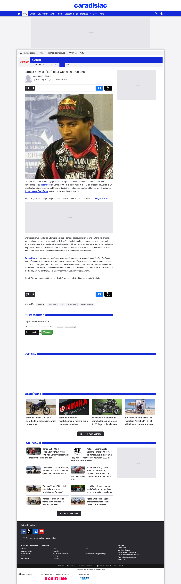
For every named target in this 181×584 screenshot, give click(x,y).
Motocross (52, 304)
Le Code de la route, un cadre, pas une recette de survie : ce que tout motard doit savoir (55, 470)
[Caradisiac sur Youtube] (41, 531)
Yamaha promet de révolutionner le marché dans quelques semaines (73, 421)
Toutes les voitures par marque (95, 554)
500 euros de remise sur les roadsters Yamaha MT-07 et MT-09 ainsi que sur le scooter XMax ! (139, 421)
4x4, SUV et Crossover (60, 553)
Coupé (55, 549)
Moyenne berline (26, 551)
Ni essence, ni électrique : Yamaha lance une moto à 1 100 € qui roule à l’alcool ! (105, 421)
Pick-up (55, 556)
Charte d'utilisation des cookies (129, 555)
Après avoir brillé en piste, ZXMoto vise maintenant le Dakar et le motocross (99, 502)
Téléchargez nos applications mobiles (39, 538)
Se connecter (31, 332)
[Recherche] (156, 13)
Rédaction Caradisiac (86, 566)
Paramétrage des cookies (127, 557)
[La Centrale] (55, 581)
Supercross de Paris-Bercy (36, 191)
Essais (32, 13)
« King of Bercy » (101, 198)
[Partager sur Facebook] (100, 87)
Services (94, 13)
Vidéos (68, 65)
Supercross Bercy (87, 304)
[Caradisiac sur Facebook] (23, 531)
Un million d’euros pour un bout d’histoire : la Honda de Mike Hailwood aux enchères (99, 489)
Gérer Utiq (121, 559)
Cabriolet (56, 551)
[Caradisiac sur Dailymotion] (36, 531)
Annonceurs (71, 566)
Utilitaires (56, 558)
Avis (52, 13)
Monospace (25, 558)
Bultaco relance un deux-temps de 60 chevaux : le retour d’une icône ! (53, 502)
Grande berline (26, 553)
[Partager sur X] (108, 87)
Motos (87, 549)
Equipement (43, 13)
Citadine (24, 549)
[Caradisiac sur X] (30, 531)
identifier (60, 327)
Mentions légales (124, 550)
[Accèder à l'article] (41, 407)
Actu (25, 13)
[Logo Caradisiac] (90, 10)
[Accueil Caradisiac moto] (19, 13)
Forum (59, 13)
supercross (46, 185)
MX (62, 304)
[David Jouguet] (28, 82)
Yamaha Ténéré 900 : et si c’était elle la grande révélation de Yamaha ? (41, 421)
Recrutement (118, 566)
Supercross (72, 304)
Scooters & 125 (71, 13)
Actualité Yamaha (33, 393)
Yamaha (36, 60)
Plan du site (122, 548)
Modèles (42, 65)
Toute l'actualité (33, 442)
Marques (84, 13)
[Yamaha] (24, 65)
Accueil (34, 65)
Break (23, 556)
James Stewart (31, 258)
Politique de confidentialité (127, 552)
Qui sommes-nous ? (104, 566)
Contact (61, 566)
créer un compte (70, 327)
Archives (121, 545)
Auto (102, 13)
